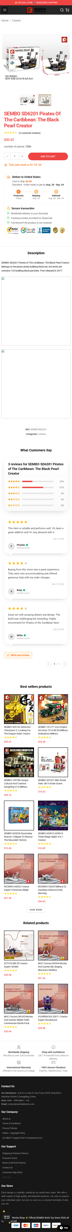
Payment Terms (9, 1158)
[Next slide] (65, 58)
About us (6, 1118)
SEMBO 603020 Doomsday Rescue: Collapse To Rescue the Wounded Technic (18, 836)
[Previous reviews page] (49, 664)
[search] (62, 10)
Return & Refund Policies (14, 1163)
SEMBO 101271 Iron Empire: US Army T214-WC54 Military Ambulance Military (53, 730)
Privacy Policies (9, 1128)
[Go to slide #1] (27, 100)
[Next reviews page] (65, 664)
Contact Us (7, 1167)
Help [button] (66, 1228)
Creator (16, 20)
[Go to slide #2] (45, 100)
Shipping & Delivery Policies (15, 1153)
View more (36, 910)
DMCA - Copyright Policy (13, 1133)
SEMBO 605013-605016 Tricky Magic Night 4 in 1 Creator (50, 836)
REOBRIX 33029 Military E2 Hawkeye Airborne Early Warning (52, 890)
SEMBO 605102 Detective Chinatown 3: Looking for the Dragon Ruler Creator (17, 730)
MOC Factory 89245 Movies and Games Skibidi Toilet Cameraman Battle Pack (18, 1020)
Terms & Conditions (11, 1123)
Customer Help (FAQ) (12, 1172)
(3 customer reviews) (30, 133)
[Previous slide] (6, 58)
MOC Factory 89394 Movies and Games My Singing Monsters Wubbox (52, 966)
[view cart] (67, 10)
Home (4, 20)
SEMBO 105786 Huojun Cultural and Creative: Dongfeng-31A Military (16, 783)
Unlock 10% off (7, 1217)
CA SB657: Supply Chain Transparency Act (22, 1138)
